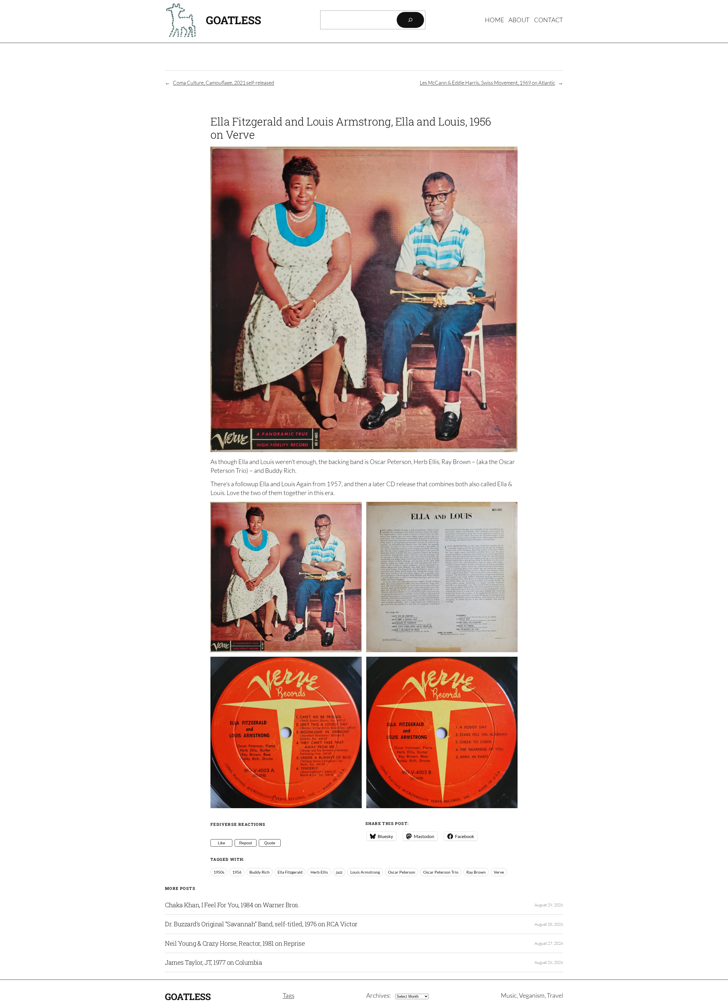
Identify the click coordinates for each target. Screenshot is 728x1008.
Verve (499, 872)
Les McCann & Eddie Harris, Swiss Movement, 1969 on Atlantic (487, 82)
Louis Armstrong (365, 872)
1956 (236, 872)
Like (221, 843)
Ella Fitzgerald (290, 872)
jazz (339, 872)
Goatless (233, 20)
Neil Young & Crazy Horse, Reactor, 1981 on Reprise (235, 943)
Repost (245, 843)
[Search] (410, 20)
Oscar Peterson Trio (440, 872)
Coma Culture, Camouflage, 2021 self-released (223, 82)
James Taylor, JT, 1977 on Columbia (213, 962)
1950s (219, 872)
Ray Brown (476, 872)
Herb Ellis (319, 872)
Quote (269, 843)
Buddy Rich (259, 872)
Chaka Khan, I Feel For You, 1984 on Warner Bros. (232, 905)
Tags (288, 995)
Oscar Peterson (401, 872)
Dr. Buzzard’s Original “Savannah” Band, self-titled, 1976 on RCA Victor (261, 924)
